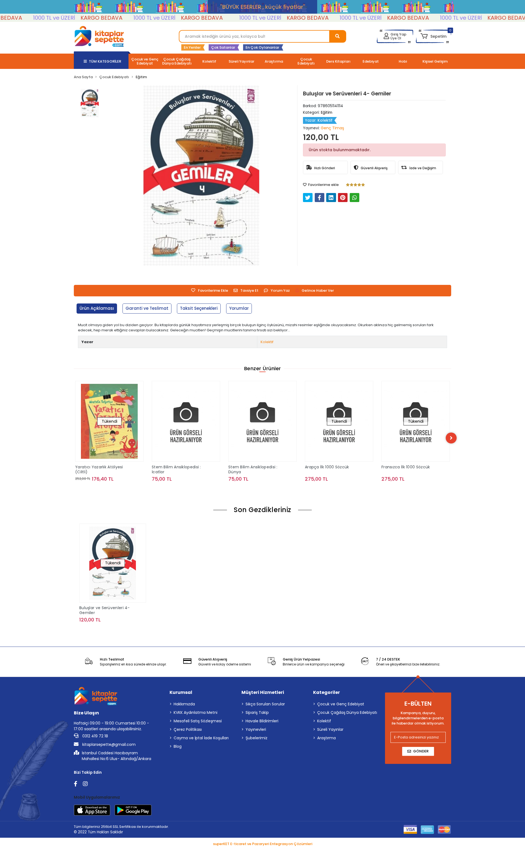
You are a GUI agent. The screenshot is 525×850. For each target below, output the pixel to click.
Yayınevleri (256, 729)
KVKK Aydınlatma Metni (195, 712)
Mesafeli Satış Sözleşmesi (198, 721)
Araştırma (326, 738)
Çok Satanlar (223, 47)
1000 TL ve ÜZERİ (33, 18)
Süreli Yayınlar (330, 729)
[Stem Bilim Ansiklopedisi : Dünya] (262, 421)
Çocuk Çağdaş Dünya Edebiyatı (347, 712)
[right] (451, 438)
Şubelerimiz (256, 738)
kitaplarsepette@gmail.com (108, 744)
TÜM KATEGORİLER (105, 61)
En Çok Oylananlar (262, 47)
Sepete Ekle (189, 489)
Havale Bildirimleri (262, 721)
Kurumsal (181, 692)
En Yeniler (192, 47)
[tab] (97, 308)
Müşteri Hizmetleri (262, 692)
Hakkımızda (184, 704)
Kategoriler (326, 692)
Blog (178, 746)
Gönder (420, 751)
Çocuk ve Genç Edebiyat (340, 704)
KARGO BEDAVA (80, 18)
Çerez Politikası (188, 729)
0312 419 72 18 (94, 736)
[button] (433, 36)
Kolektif (267, 341)
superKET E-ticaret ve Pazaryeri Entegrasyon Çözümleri (262, 843)
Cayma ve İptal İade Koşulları (201, 738)
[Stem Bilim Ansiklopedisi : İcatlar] (186, 421)
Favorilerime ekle (323, 184)
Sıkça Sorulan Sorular (265, 704)
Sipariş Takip (257, 712)
